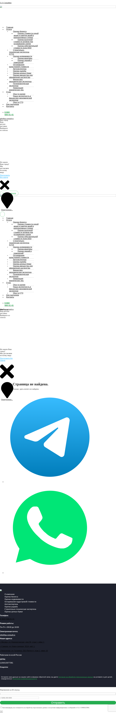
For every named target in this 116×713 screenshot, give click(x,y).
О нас (8, 92)
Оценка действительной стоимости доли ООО (26, 47)
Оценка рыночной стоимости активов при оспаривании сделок (23, 42)
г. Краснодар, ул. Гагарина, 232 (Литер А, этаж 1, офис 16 (24, 651)
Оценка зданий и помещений (23, 61)
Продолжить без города (5, 176)
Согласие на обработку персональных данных (75, 677)
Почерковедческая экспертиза (19, 85)
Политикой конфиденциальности (25, 679)
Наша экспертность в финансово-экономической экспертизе (20, 98)
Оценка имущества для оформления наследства (21, 76)
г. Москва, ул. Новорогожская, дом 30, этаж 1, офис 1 (22, 642)
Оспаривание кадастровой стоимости (19, 66)
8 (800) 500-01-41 (7, 619)
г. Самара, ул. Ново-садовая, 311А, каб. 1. (17, 646)
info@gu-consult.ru (7, 118)
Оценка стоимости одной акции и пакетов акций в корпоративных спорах (26, 35)
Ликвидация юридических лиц (16, 89)
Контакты (10, 106)
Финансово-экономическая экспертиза (20, 80)
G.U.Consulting (5, 3)
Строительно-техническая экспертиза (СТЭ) (19, 52)
